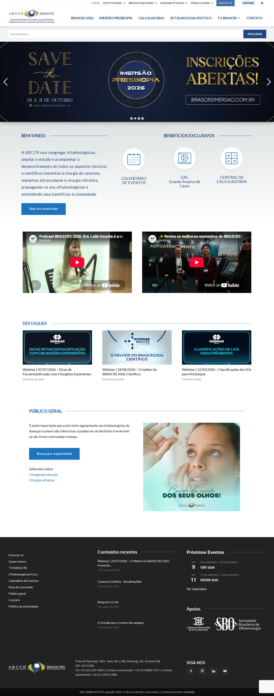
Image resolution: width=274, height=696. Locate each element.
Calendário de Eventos (24, 580)
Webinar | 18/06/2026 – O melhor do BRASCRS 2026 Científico (129, 371)
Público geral (200, 2)
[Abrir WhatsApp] (263, 685)
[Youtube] (225, 671)
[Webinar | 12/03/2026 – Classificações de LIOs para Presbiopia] (216, 347)
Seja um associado (43, 209)
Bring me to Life (108, 602)
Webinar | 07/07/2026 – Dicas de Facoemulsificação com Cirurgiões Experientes (57, 371)
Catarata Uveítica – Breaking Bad (119, 581)
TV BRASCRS (227, 18)
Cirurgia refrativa (41, 480)
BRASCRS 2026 (82, 18)
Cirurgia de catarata (43, 474)
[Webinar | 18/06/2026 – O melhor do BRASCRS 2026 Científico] (137, 347)
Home (96, 2)
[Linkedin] (213, 671)
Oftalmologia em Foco (190, 18)
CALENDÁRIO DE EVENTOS (133, 180)
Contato (254, 18)
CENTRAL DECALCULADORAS (232, 179)
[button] (262, 2)
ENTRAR (248, 2)
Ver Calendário (197, 589)
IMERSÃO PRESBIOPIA (116, 18)
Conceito (189, 692)
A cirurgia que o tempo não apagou (121, 622)
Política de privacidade (23, 606)
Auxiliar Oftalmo (172, 2)
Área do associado (141, 2)
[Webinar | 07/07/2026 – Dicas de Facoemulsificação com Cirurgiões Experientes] (57, 347)
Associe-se (16, 555)
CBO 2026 (207, 567)
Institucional (112, 2)
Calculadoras (151, 18)
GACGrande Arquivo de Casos (184, 181)
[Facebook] (191, 671)
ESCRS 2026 (209, 580)
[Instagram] (202, 671)
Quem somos (17, 561)
